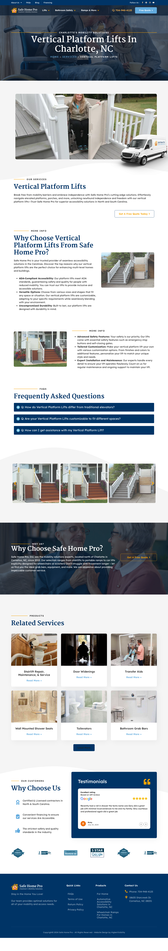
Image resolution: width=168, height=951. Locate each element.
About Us (15, 2)
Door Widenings (84, 671)
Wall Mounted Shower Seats (34, 728)
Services (69, 56)
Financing (48, 2)
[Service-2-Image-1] (84, 483)
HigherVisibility (118, 932)
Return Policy (75, 904)
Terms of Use (75, 899)
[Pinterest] (146, 2)
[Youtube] (153, 2)
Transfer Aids (134, 671)
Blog (37, 2)
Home (54, 56)
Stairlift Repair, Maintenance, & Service (34, 673)
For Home (102, 893)
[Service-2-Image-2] (132, 483)
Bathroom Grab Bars (134, 728)
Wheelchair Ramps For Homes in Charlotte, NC (108, 915)
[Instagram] (150, 2)
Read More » (34, 680)
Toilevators (84, 728)
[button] (46, 10)
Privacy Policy (76, 909)
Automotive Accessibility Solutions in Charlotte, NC (104, 903)
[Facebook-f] (142, 2)
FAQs (28, 2)
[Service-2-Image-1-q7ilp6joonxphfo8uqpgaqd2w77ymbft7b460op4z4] (35, 483)
